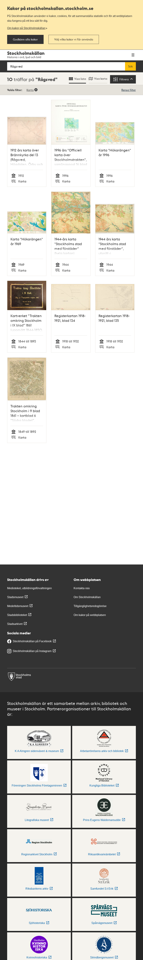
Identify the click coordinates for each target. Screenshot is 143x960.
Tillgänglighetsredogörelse (90, 606)
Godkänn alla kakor (25, 39)
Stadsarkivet (14, 623)
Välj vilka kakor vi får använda (73, 39)
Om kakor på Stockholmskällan (26, 28)
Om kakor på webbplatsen (90, 615)
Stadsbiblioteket (17, 615)
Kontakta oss (82, 588)
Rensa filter (128, 90)
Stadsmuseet (15, 597)
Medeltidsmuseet (17, 606)
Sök (130, 66)
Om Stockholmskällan (87, 597)
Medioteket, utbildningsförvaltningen (29, 588)
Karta (30, 90)
